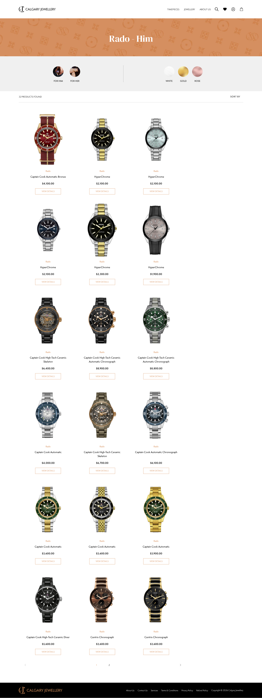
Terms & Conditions (169, 690)
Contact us (143, 690)
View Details (48, 191)
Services (154, 690)
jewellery (189, 9)
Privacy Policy (187, 690)
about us (205, 9)
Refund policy (202, 690)
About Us (130, 690)
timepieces (173, 9)
